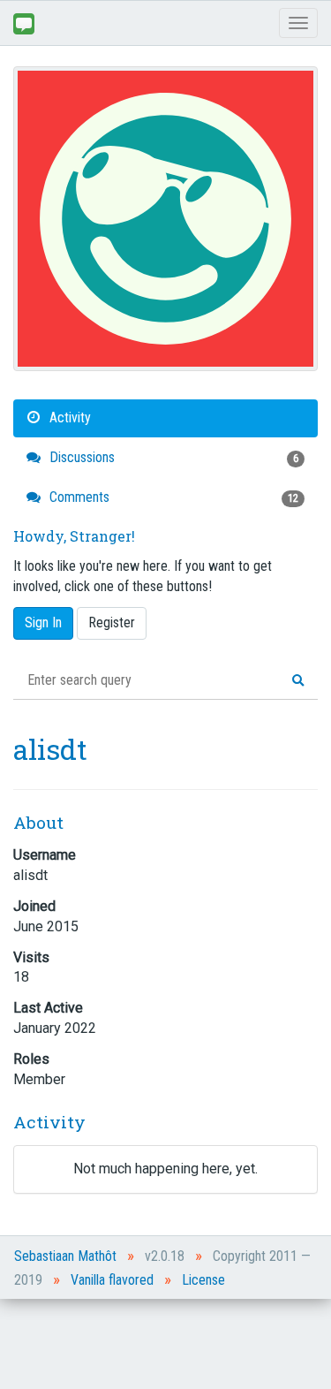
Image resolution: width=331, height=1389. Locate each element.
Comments (172, 497)
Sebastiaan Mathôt (65, 1256)
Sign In (43, 622)
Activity (68, 417)
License (203, 1279)
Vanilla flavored (112, 1279)
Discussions (172, 457)
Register (111, 622)
